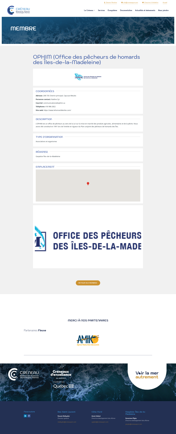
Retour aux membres (87, 283)
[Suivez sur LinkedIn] (25, 415)
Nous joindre (163, 10)
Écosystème (112, 10)
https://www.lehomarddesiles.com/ (57, 110)
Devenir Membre (110, 2)
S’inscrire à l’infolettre (150, 2)
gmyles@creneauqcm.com (133, 424)
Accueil (165, 2)
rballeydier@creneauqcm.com (67, 422)
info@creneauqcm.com (129, 2)
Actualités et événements (145, 10)
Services (101, 10)
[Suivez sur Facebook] (28, 415)
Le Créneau (88, 10)
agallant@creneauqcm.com (100, 422)
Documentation (126, 10)
